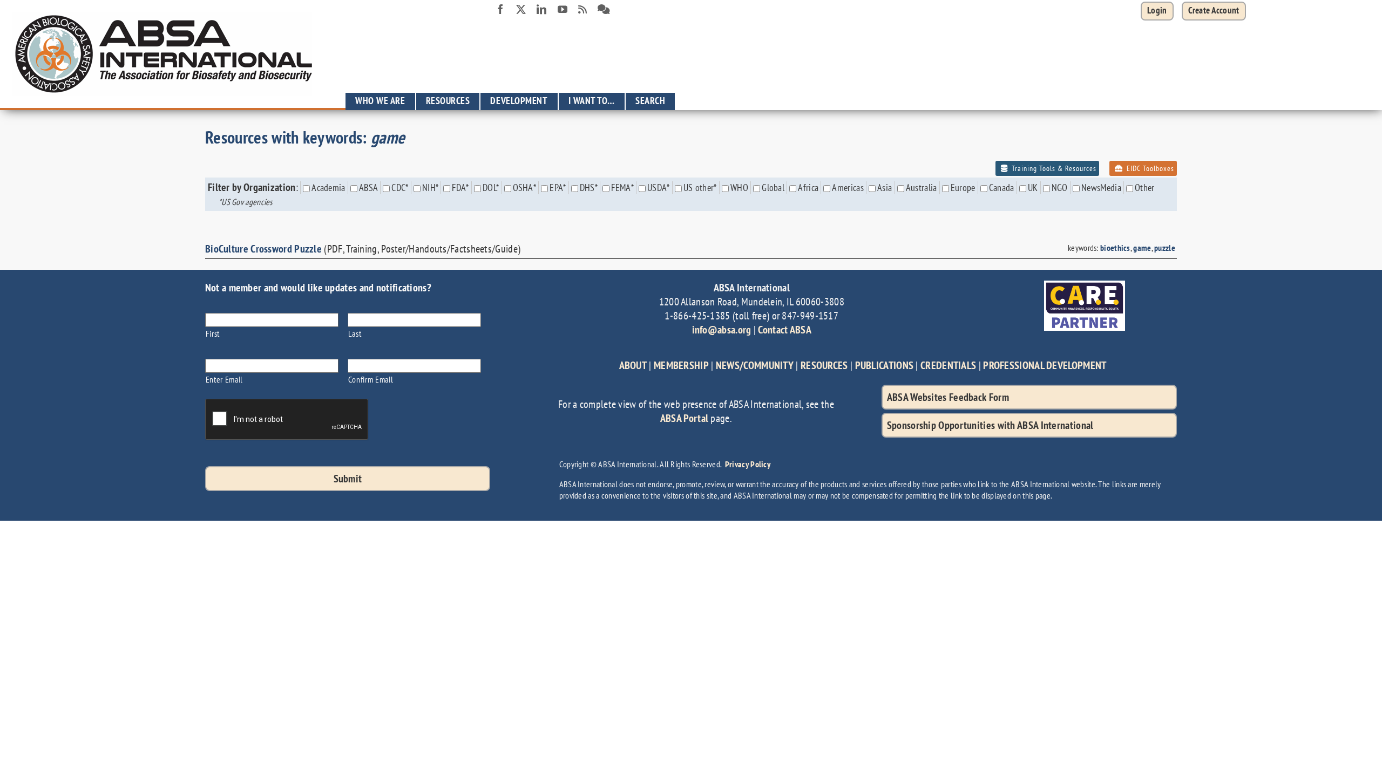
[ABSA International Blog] (582, 10)
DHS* (589, 187)
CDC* (399, 187)
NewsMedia (1101, 187)
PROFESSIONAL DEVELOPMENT (1044, 365)
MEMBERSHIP (681, 365)
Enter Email (224, 379)
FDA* (460, 187)
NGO (1060, 187)
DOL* (491, 187)
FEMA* (622, 187)
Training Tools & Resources (1053, 168)
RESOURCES (824, 365)
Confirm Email (371, 379)
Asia (884, 187)
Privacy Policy (747, 464)
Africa (808, 187)
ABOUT (633, 365)
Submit (348, 479)
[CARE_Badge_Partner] (1084, 286)
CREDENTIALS (948, 365)
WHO (739, 187)
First (213, 333)
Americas (847, 187)
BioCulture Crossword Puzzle (263, 249)
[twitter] (521, 9)
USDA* (658, 187)
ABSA (368, 187)
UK (1033, 187)
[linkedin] (541, 9)
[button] (1214, 11)
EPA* (558, 187)
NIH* (430, 187)
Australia (921, 187)
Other (1145, 187)
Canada (1001, 187)
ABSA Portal (684, 418)
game (1142, 247)
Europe (963, 187)
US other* (700, 187)
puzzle (1164, 247)
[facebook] (500, 9)
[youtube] (562, 9)
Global (773, 187)
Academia (328, 187)
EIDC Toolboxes (1149, 168)
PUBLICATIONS (884, 365)
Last (355, 333)
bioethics (1115, 247)
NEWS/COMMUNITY (755, 365)
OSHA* (525, 187)
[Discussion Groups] (604, 10)
